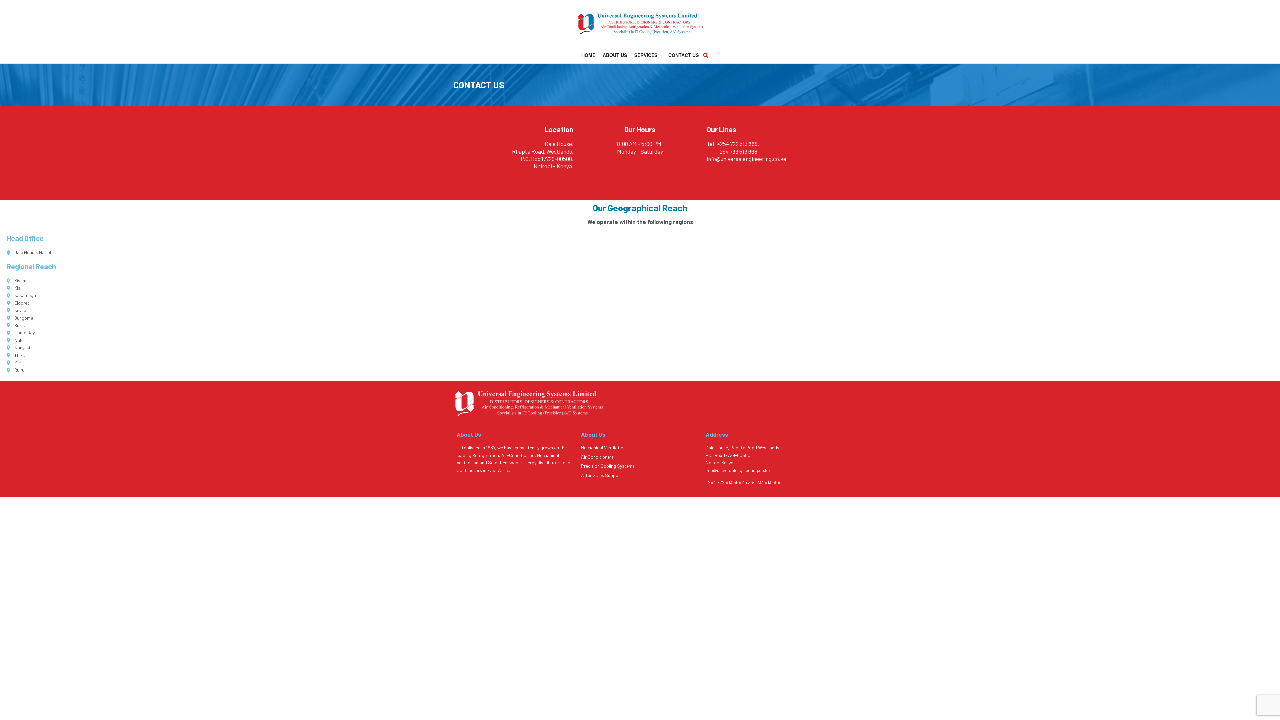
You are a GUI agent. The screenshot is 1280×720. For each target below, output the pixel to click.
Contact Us (683, 55)
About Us (615, 55)
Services (645, 55)
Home (588, 55)
